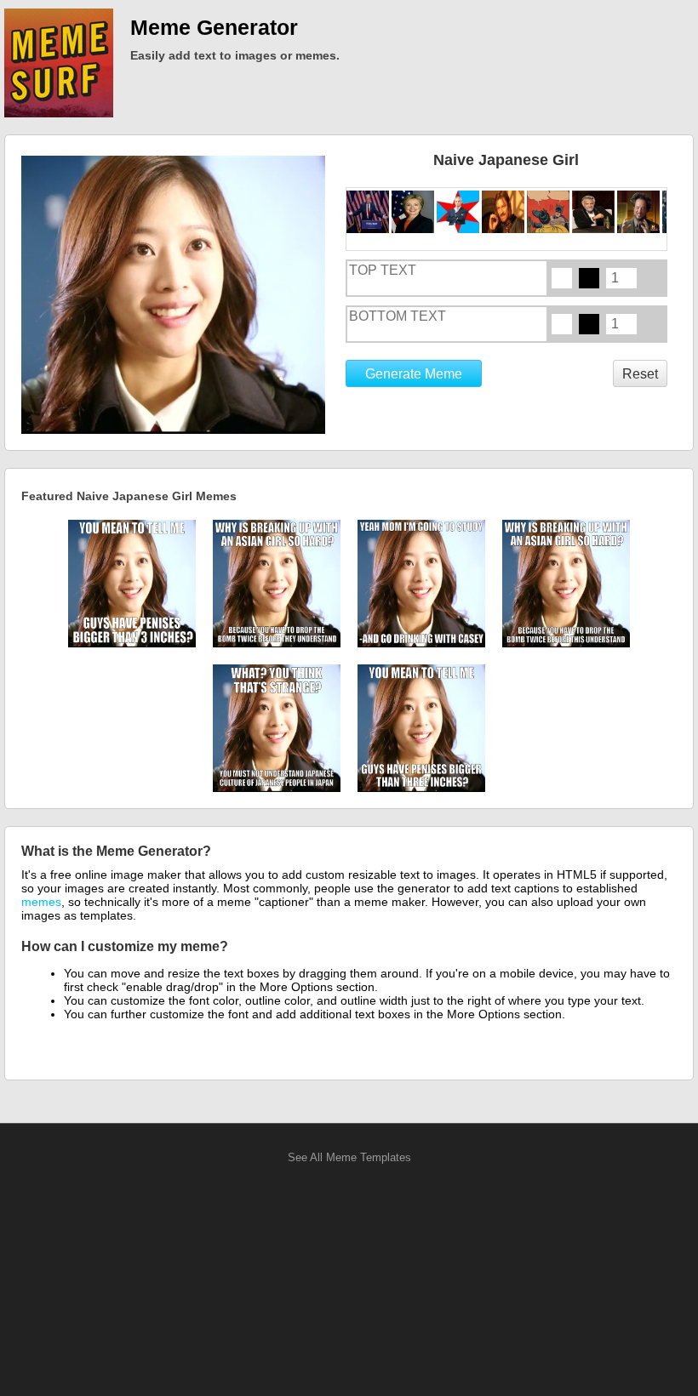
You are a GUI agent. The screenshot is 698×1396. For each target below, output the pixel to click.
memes (41, 902)
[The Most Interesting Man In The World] (594, 212)
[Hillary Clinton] (414, 212)
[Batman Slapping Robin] (549, 212)
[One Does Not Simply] (504, 212)
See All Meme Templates (349, 1157)
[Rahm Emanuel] (459, 212)
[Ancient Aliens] (639, 212)
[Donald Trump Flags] (369, 212)
